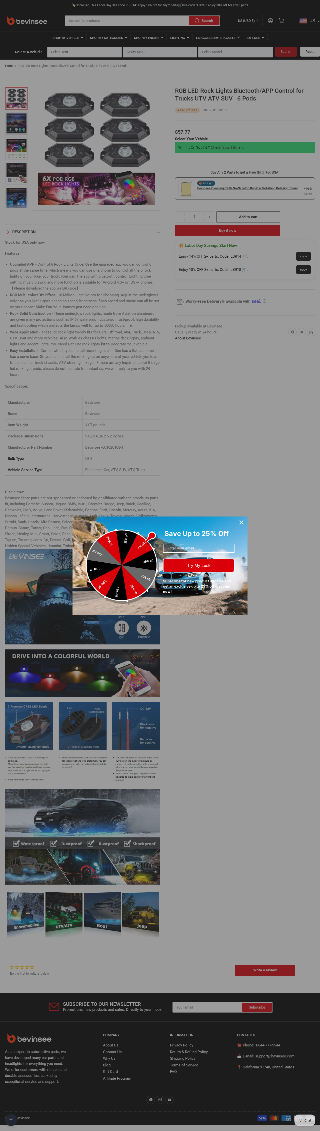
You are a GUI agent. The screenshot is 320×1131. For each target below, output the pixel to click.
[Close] (242, 522)
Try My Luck (198, 565)
